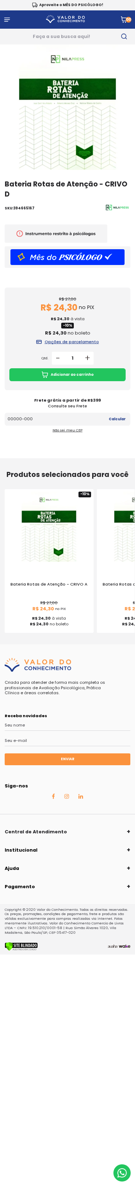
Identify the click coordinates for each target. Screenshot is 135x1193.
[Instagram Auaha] (66, 797)
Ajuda (12, 868)
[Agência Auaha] (112, 946)
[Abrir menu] (7, 19)
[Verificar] (21, 949)
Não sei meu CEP (67, 430)
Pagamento (20, 887)
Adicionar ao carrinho (72, 374)
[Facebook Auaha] (53, 798)
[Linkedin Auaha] (80, 797)
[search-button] (124, 36)
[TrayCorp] (124, 946)
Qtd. (44, 358)
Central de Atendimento (36, 832)
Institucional (21, 850)
